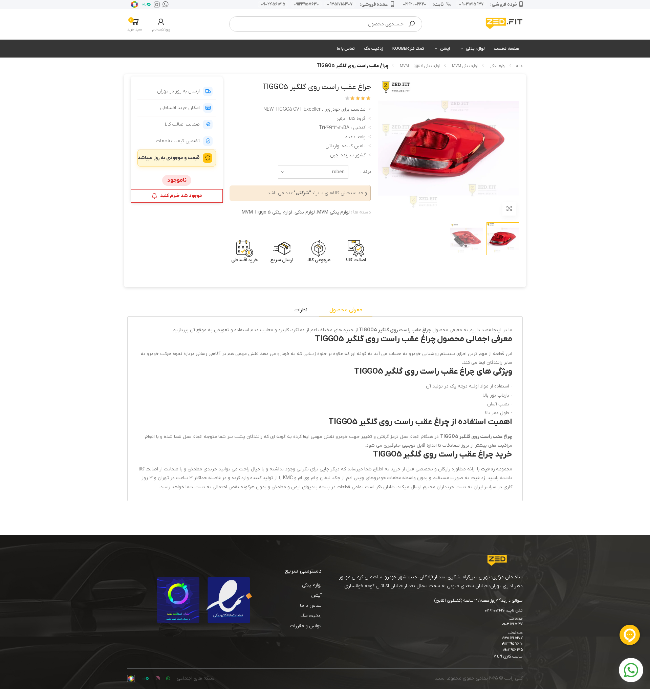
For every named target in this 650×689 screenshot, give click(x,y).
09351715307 (340, 4)
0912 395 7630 (512, 644)
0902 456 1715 (513, 650)
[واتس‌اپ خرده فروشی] (164, 4)
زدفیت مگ (373, 48)
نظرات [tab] (301, 310)
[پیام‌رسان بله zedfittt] (145, 4)
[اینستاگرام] (155, 4)
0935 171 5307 (512, 638)
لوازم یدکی (475, 48)
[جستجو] (411, 24)
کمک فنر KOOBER (408, 48)
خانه (519, 66)
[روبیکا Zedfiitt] (133, 4)
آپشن (445, 48)
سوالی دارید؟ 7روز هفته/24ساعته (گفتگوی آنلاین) (478, 600)
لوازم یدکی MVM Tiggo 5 (419, 66)
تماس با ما (346, 48)
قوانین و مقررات (306, 626)
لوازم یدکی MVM (464, 66)
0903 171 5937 (512, 624)
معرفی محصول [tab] (345, 310)
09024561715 (273, 4)
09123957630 (306, 4)
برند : (366, 172)
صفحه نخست (506, 48)
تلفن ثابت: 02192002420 (504, 610)
